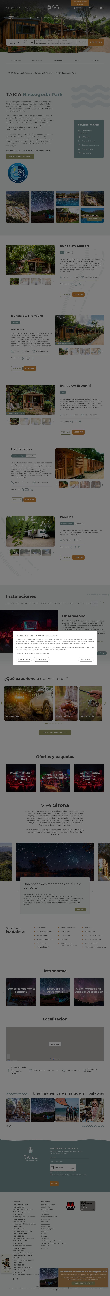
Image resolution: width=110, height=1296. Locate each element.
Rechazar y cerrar (41, 659)
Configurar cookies (24, 659)
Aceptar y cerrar (86, 659)
